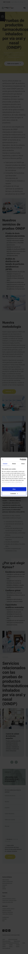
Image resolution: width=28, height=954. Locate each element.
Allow (14, 489)
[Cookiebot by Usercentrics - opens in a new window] (20, 459)
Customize (13, 493)
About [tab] (23, 463)
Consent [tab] (5, 463)
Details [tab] (14, 463)
